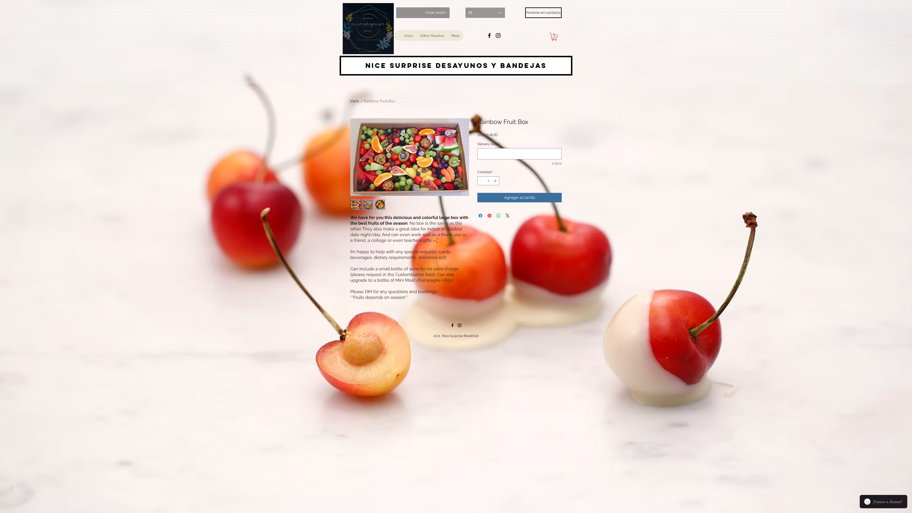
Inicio (354, 101)
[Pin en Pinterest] (489, 215)
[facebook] (489, 35)
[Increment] (496, 181)
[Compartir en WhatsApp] (498, 215)
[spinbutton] (488, 181)
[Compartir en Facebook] (480, 215)
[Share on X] (507, 215)
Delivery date (488, 144)
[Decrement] (481, 181)
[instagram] (498, 35)
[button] (554, 37)
